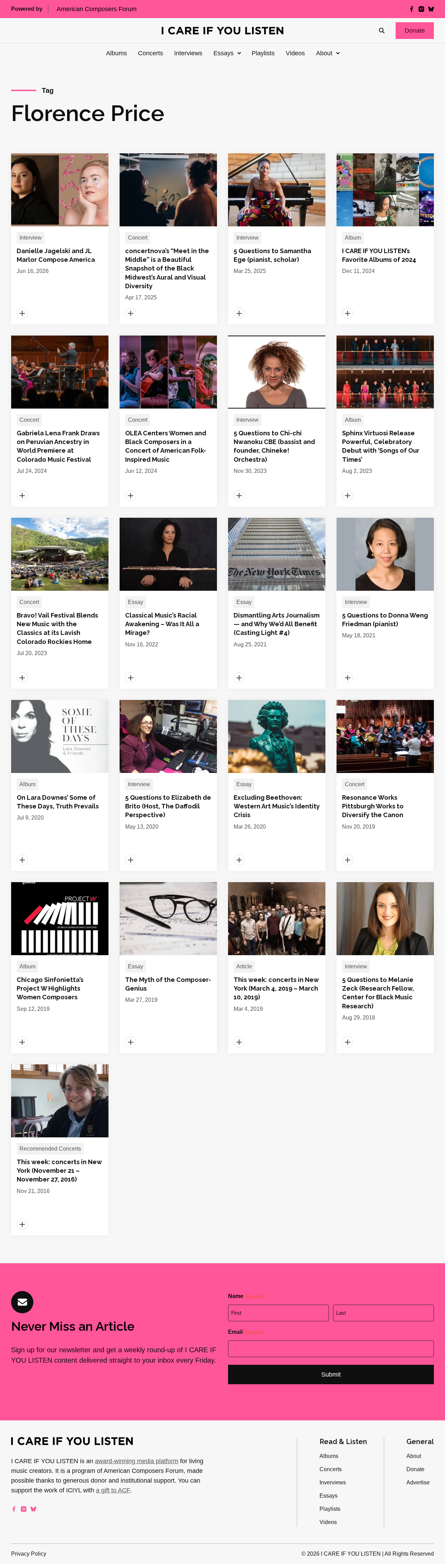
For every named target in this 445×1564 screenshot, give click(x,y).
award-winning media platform (136, 1461)
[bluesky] (431, 9)
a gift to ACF (113, 1490)
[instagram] (421, 9)
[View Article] (59, 238)
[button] (415, 30)
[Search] (381, 30)
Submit (331, 1374)
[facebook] (411, 9)
